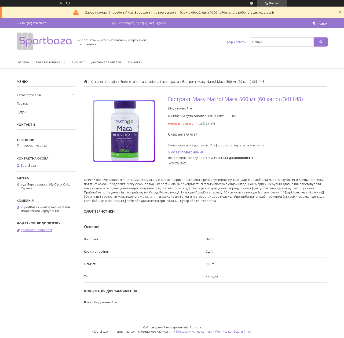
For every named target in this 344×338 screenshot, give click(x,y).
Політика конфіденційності (234, 332)
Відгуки (22, 112)
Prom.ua (195, 327)
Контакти (135, 62)
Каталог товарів (48, 62)
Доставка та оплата (106, 62)
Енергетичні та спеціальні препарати (149, 82)
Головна (23, 62)
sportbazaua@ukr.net (36, 230)
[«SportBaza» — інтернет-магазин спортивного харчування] (45, 50)
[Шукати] (321, 42)
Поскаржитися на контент (194, 332)
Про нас (78, 62)
